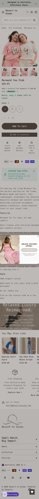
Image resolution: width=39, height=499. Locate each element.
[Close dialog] (37, 236)
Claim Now (29, 250)
